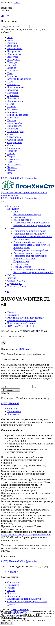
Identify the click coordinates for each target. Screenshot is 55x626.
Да (2, 15)
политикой (17, 616)
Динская (11, 68)
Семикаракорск (15, 139)
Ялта (9, 173)
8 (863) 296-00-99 (10, 403)
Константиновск (16, 87)
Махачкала (12, 109)
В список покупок (10, 390)
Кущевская (13, 98)
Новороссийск (14, 123)
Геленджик (13, 62)
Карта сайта (13, 596)
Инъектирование (22, 239)
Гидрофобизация (22, 267)
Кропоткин (13, 95)
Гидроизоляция (21, 261)
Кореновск (12, 90)
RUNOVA (23, 349)
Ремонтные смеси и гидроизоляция (31, 225)
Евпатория (12, 70)
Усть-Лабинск (14, 164)
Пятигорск (12, 128)
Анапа (17, 2)
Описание (12, 408)
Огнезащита (19, 217)
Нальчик (11, 120)
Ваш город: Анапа (16, 286)
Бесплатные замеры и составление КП (33, 272)
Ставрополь (13, 148)
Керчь (10, 81)
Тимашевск (13, 159)
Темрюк (11, 156)
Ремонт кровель (21, 247)
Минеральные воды (17, 114)
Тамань (11, 153)
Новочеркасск (14, 126)
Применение (14, 411)
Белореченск (13, 51)
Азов (10, 37)
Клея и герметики (22, 220)
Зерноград (12, 76)
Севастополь (14, 137)
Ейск (10, 73)
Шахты (11, 170)
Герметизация (20, 264)
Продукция (13, 208)
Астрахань (12, 45)
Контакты (12, 278)
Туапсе (11, 161)
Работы (11, 275)
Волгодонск (13, 59)
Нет (7, 15)
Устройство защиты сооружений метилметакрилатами (30, 257)
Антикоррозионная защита (27, 214)
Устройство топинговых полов (29, 233)
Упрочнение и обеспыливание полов (32, 236)
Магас (10, 103)
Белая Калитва (14, 48)
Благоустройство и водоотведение (31, 222)
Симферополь (14, 142)
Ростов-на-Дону (15, 131)
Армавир (12, 43)
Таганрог (12, 150)
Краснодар (12, 92)
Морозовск (13, 117)
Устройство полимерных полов (29, 231)
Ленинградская (15, 101)
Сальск (11, 134)
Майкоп (11, 106)
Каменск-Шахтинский (19, 79)
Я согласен (6, 623)
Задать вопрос (14, 283)
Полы (16, 211)
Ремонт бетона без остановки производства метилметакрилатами (31, 243)
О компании (13, 206)
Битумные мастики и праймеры (30, 269)
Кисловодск (13, 84)
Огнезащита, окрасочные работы (30, 250)
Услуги (11, 228)
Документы (13, 414)
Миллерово (13, 112)
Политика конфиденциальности (24, 598)
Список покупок (16, 280)
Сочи (10, 145)
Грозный (11, 65)
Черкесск (12, 167)
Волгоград (12, 56)
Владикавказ (14, 54)
